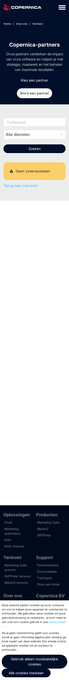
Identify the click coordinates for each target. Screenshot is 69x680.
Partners (38, 23)
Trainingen (44, 578)
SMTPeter (44, 535)
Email (8, 522)
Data (7, 540)
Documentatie (47, 571)
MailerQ (42, 529)
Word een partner (34, 93)
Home (7, 23)
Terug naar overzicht (20, 186)
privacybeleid (57, 622)
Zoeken (34, 149)
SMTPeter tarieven (17, 576)
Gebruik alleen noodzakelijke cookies (34, 661)
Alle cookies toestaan (26, 673)
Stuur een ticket (48, 584)
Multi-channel (14, 546)
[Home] (22, 7)
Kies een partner (34, 80)
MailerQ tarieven (16, 583)
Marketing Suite (48, 522)
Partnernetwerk (48, 565)
